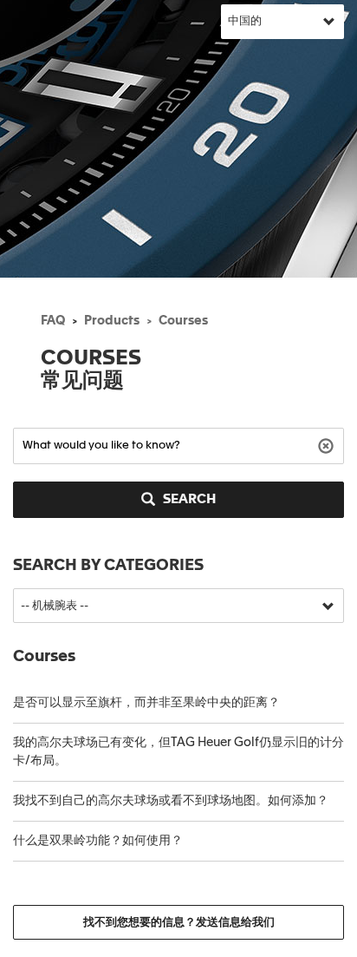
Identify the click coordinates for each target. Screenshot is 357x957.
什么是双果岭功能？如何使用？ (98, 841)
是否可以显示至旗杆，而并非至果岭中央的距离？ (146, 703)
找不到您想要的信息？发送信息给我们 (179, 922)
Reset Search (328, 445)
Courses (183, 321)
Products (112, 321)
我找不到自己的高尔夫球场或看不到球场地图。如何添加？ (170, 801)
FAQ (53, 321)
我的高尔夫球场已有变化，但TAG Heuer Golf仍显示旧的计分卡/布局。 (178, 752)
